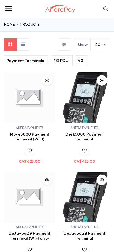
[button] (47, 80)
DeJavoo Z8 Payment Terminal (84, 236)
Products (30, 24)
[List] (23, 44)
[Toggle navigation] (8, 9)
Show (83, 44)
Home (9, 24)
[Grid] (10, 44)
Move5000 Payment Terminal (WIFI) (29, 136)
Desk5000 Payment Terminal (84, 136)
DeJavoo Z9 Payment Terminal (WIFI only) (29, 236)
